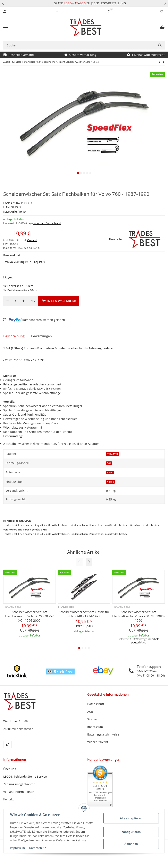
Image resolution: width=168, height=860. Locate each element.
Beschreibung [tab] (14, 336)
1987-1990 (112, 454)
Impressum (17, 848)
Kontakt (8, 799)
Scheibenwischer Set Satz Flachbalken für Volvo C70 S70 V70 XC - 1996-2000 (29, 616)
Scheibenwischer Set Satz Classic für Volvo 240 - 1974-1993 (84, 614)
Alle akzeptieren (131, 818)
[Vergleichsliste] (109, 11)
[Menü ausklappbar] (5, 27)
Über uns (9, 769)
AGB (90, 712)
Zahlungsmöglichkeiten (19, 784)
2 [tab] (81, 173)
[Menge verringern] (7, 301)
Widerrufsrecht (97, 742)
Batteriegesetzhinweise (103, 734)
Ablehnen (131, 843)
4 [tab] (87, 173)
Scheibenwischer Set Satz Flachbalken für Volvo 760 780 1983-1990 (138, 616)
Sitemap (93, 719)
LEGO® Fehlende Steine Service (25, 776)
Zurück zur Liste (12, 61)
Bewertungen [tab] (41, 336)
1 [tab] (78, 173)
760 (109, 463)
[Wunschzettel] (161, 11)
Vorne (110, 481)
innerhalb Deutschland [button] (47, 223)
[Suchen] (160, 45)
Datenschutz (37, 848)
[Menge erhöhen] (23, 301)
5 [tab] (90, 173)
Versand (32, 240)
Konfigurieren (131, 831)
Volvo (22, 211)
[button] (3, 3)
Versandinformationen (18, 792)
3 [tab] (84, 173)
